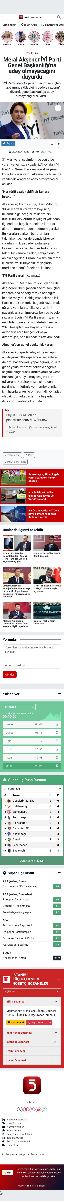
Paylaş (10, 143)
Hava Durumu (14, 1123)
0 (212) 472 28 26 (41, 1022)
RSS (9, 1172)
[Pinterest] (26, 1109)
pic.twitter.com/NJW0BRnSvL (27, 420)
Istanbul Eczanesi (17, 1041)
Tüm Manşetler (15, 1137)
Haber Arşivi (13, 1145)
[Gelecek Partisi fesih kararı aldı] (47, 610)
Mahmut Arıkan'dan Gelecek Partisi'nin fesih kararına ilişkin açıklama (15, 624)
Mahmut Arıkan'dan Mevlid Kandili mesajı (47, 554)
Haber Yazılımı (26, 1185)
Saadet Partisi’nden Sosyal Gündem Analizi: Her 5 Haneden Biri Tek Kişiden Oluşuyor (15, 557)
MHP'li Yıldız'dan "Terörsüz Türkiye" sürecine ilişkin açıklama (47, 588)
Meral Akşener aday (15, 461)
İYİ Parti (29, 455)
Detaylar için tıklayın (32, 860)
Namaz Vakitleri (15, 1126)
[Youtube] (38, 1109)
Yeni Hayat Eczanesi (19, 1032)
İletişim (9, 1154)
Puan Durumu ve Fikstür (20, 1134)
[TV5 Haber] (30, 17)
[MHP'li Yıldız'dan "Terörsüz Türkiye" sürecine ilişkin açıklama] (47, 575)
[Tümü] (59, 693)
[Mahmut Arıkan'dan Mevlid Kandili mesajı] (47, 542)
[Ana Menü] (3, 17)
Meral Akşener (12, 455)
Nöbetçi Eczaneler (17, 1119)
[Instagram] (32, 1109)
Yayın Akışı (30, 24)
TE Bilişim (40, 1185)
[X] (20, 1109)
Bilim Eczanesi (15, 1001)
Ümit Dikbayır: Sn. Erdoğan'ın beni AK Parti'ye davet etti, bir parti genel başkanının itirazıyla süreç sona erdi (17, 591)
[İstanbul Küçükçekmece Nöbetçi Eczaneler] (59, 979)
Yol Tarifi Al (17, 1022)
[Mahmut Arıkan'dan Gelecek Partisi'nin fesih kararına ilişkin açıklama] (17, 610)
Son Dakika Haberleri (18, 1141)
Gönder (9, 674)
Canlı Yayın (9, 24)
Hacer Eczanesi (16, 1060)
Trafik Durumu (14, 1130)
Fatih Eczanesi (15, 1051)
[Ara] (59, 17)
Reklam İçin (37, 1154)
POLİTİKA (32, 53)
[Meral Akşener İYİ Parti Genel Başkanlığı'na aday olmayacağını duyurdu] (32, 120)
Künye (22, 1154)
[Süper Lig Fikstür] (59, 872)
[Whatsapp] (44, 1109)
